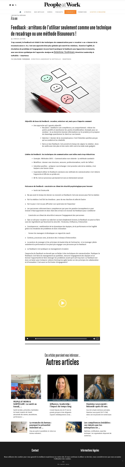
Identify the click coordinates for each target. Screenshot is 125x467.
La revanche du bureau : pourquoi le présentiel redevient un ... (40, 425)
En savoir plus (63, 464)
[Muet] (94, 339)
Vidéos (49, 12)
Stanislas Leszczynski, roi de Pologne (99, 400)
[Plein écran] (97, 339)
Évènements (70, 12)
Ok (63, 462)
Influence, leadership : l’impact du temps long (60, 405)
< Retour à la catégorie (18, 15)
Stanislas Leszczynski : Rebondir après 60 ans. (97, 405)
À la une (14, 18)
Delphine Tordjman (64, 52)
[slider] (61, 338)
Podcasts (59, 12)
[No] (123, 461)
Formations (82, 12)
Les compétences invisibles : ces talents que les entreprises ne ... (97, 425)
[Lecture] (28, 339)
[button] (62, 303)
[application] (62, 303)
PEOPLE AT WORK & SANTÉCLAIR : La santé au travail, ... (25, 404)
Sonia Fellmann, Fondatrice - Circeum (62, 400)
